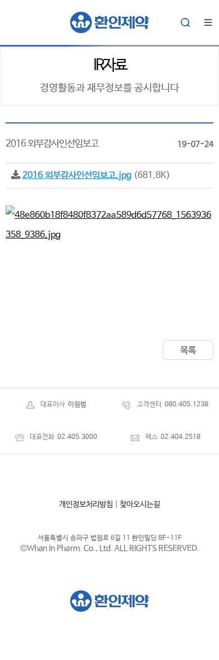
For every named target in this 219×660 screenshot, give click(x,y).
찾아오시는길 (140, 504)
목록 (188, 350)
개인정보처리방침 (86, 504)
